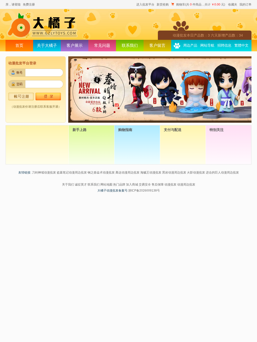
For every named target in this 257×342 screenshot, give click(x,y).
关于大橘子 (47, 45)
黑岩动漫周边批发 (174, 172)
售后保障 (158, 184)
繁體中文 (241, 45)
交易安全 (145, 184)
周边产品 (190, 45)
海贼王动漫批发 (150, 172)
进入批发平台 (145, 4)
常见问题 (102, 45)
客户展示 (75, 45)
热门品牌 (119, 184)
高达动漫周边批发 (127, 172)
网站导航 (207, 45)
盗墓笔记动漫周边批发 (72, 172)
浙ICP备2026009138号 (144, 190)
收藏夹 (232, 4)
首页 (19, 45)
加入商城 (132, 184)
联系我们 (130, 45)
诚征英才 (81, 184)
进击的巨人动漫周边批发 (222, 172)
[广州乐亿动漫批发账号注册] (21, 99)
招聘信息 (224, 45)
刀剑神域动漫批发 (44, 172)
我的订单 (245, 4)
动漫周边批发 (186, 184)
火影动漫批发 (196, 172)
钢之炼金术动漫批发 (101, 172)
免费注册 (29, 4)
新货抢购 (163, 4)
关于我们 (68, 184)
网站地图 (106, 184)
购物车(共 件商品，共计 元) (200, 4)
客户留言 (157, 45)
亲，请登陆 (13, 4)
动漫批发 (170, 184)
